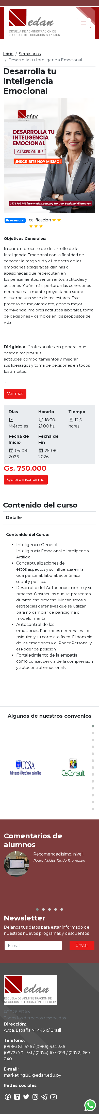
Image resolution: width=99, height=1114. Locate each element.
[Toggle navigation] (84, 23)
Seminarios (30, 53)
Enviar (82, 945)
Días (13, 411)
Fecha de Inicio (19, 439)
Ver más (15, 393)
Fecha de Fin (48, 439)
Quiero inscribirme (25, 479)
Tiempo (76, 411)
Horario (46, 411)
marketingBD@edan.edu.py (32, 1075)
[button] (93, 726)
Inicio (8, 53)
